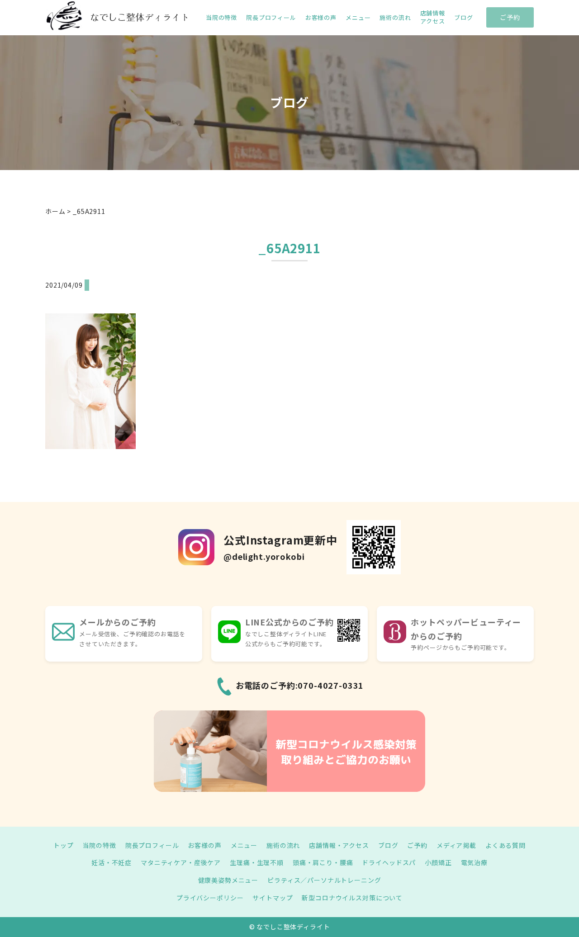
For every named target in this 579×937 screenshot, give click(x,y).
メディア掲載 (456, 845)
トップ (63, 845)
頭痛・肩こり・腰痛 (323, 862)
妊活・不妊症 (111, 862)
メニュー (358, 18)
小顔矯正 (438, 862)
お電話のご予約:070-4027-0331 (300, 685)
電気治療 (474, 862)
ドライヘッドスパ (389, 862)
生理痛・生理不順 (257, 862)
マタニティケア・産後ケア (181, 862)
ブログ (463, 18)
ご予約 (510, 17)
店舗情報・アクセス (339, 845)
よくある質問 (505, 845)
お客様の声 (321, 18)
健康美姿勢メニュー (228, 880)
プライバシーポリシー (209, 897)
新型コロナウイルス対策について (352, 897)
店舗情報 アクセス (432, 17)
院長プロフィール (271, 18)
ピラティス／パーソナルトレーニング (324, 880)
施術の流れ (395, 18)
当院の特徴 (221, 18)
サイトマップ (272, 897)
